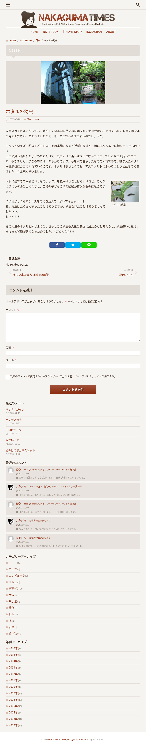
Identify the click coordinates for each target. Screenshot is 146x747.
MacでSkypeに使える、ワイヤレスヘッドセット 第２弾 (50, 469)
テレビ (13, 582)
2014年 (13, 661)
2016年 (13, 655)
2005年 (13, 706)
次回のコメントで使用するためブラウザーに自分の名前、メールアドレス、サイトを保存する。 (63, 376)
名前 (10, 347)
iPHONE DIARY (72, 32)
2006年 (13, 699)
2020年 (13, 648)
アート (13, 563)
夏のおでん (126, 272)
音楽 (11, 627)
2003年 (13, 719)
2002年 (13, 725)
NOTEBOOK (51, 32)
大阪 (11, 595)
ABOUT (111, 32)
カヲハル (21, 537)
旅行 (11, 607)
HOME (34, 32)
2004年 (13, 712)
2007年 (13, 693)
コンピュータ (17, 575)
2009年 (13, 687)
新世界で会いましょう (39, 520)
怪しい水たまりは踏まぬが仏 (31, 272)
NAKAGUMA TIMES (57, 739)
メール (11, 360)
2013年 (13, 667)
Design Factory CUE (76, 739)
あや (18, 469)
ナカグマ (21, 486)
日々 (11, 614)
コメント (13, 310)
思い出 (13, 601)
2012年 (13, 674)
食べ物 (13, 633)
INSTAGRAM (94, 32)
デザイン (14, 588)
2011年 (13, 680)
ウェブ (13, 569)
